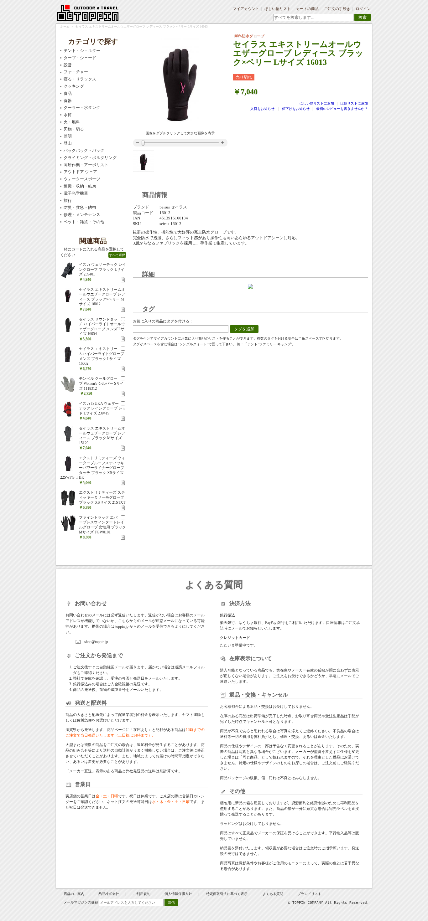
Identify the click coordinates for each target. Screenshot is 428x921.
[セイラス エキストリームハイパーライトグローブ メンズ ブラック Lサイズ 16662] (68, 354)
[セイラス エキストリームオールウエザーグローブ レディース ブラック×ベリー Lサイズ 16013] (143, 161)
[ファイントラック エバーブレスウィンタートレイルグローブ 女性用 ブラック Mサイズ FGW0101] (68, 523)
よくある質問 (273, 894)
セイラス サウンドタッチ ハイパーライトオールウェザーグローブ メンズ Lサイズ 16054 (102, 326)
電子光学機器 (76, 193)
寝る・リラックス (80, 79)
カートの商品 (307, 9)
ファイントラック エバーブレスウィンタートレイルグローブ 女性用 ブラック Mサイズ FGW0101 (102, 524)
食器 (68, 100)
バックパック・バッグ (84, 150)
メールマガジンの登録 (81, 902)
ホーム (65, 26)
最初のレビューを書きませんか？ (342, 109)
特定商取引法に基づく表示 (227, 894)
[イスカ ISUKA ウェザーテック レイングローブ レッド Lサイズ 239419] (68, 409)
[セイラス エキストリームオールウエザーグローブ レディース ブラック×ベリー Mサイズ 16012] (68, 295)
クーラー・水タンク (82, 107)
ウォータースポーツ (82, 179)
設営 (68, 65)
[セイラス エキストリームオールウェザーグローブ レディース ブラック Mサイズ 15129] (68, 434)
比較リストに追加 (354, 103)
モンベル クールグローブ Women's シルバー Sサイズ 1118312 (101, 383)
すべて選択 (117, 255)
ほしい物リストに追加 (317, 103)
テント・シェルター (82, 50)
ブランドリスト (309, 894)
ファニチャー (76, 71)
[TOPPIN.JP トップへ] (88, 14)
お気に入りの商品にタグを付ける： (163, 321)
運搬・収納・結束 (80, 186)
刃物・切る (74, 129)
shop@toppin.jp (96, 642)
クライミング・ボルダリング (90, 157)
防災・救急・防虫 (80, 207)
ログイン (363, 9)
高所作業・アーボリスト (86, 164)
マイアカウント (246, 9)
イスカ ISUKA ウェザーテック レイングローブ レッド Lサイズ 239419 (102, 408)
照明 (68, 136)
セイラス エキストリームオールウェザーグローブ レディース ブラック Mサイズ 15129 (102, 435)
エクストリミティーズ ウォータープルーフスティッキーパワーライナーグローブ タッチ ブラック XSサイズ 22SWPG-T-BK (92, 468)
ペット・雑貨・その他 (84, 221)
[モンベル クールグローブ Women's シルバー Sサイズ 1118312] (68, 384)
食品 (68, 93)
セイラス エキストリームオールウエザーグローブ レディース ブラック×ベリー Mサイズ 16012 (102, 296)
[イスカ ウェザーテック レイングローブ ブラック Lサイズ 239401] (68, 270)
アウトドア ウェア (80, 171)
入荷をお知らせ (262, 109)
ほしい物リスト (277, 9)
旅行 (68, 200)
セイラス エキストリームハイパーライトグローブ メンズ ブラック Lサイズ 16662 (101, 356)
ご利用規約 (141, 894)
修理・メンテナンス (82, 214)
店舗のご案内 (74, 894)
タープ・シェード (80, 57)
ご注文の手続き (337, 9)
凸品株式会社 (108, 894)
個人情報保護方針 (178, 894)
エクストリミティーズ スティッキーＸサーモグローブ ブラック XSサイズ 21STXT (102, 497)
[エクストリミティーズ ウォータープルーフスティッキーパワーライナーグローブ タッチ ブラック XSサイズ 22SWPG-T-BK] (68, 463)
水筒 (68, 114)
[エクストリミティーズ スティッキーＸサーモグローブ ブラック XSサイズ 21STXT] (68, 498)
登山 (68, 143)
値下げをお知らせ (296, 109)
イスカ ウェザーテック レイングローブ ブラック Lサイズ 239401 (102, 269)
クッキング (74, 86)
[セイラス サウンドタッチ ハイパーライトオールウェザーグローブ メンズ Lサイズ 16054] (68, 325)
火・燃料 (72, 122)
